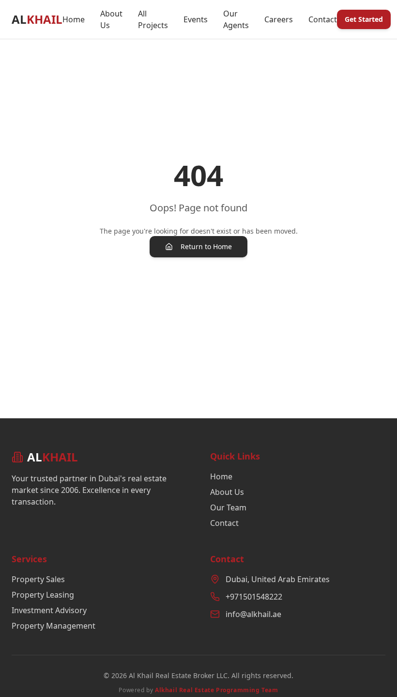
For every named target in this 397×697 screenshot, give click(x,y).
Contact (322, 19)
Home (73, 19)
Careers (278, 19)
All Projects (153, 19)
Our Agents (236, 19)
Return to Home (206, 246)
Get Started (364, 19)
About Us (111, 19)
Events (195, 19)
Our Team (228, 507)
